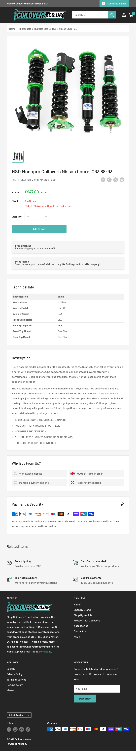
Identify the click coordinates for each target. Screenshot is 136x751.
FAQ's (77, 636)
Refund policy (15, 684)
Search (11, 668)
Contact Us (80, 631)
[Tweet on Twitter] (115, 179)
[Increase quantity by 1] (45, 216)
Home (12, 28)
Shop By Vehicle (83, 615)
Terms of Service (16, 679)
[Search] (112, 14)
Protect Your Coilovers (87, 620)
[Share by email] (122, 179)
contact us (45, 651)
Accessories (81, 625)
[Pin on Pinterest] (109, 179)
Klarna (10, 690)
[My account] (124, 15)
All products (25, 28)
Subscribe (85, 698)
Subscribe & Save (116, 3)
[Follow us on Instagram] (15, 729)
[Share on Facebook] (103, 179)
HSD (14, 179)
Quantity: (17, 216)
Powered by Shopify (17, 743)
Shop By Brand (82, 609)
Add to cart (39, 228)
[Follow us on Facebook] (9, 729)
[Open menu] (8, 15)
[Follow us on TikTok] (28, 729)
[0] (131, 15)
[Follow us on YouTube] (21, 729)
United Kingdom (16, 715)
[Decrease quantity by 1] (28, 216)
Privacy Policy (15, 674)
